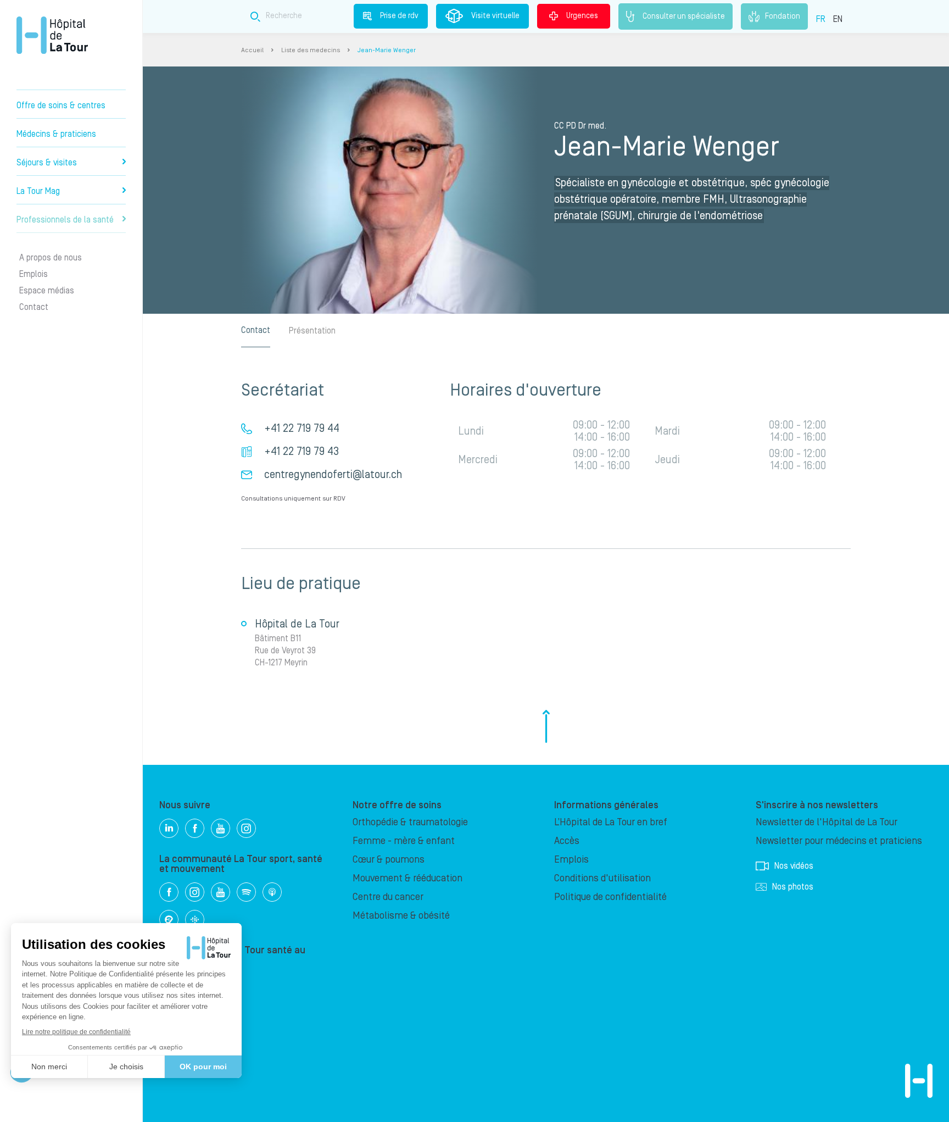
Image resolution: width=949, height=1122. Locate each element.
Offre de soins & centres (60, 105)
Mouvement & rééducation (407, 878)
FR (820, 19)
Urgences (582, 16)
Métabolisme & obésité (401, 915)
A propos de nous (50, 258)
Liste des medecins (310, 50)
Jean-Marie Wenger (387, 50)
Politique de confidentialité (610, 897)
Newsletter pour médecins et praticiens (839, 841)
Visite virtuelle (495, 16)
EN (837, 19)
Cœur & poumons (389, 859)
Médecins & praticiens (56, 134)
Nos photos (792, 887)
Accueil (252, 50)
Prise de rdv (399, 16)
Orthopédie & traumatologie (410, 822)
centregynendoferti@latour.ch (333, 475)
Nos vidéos (793, 866)
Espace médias (46, 291)
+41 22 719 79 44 (301, 429)
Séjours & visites (46, 163)
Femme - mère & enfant (404, 841)
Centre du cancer (388, 897)
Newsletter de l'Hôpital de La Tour (826, 822)
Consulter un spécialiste (684, 16)
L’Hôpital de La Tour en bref (610, 822)
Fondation (782, 16)
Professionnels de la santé (65, 220)
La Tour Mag (38, 191)
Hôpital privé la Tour (52, 35)
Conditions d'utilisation (602, 878)
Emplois (33, 274)
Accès (566, 841)
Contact (33, 307)
